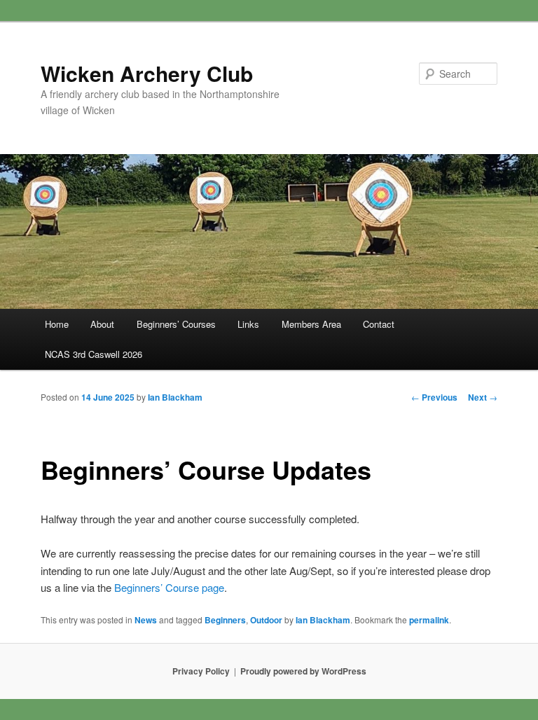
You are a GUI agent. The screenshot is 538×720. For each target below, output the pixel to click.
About (102, 324)
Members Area (311, 324)
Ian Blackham (175, 397)
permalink (429, 620)
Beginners (225, 620)
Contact (378, 324)
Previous (434, 397)
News (145, 620)
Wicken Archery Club (147, 73)
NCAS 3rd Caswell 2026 (93, 354)
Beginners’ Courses (176, 324)
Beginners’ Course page (169, 587)
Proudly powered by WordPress (303, 671)
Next (482, 397)
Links (248, 324)
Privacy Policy (201, 671)
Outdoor (266, 620)
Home (57, 324)
